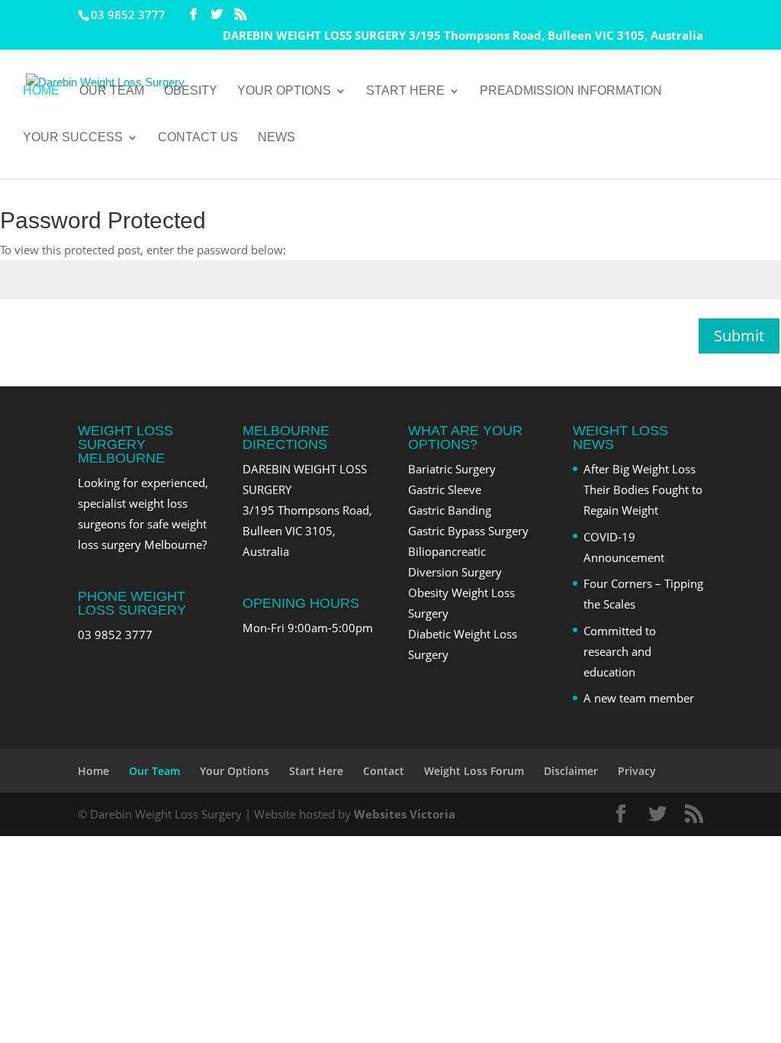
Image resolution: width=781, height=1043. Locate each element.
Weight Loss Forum (474, 771)
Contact (383, 771)
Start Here (405, 91)
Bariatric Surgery (452, 468)
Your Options (284, 91)
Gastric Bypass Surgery (468, 530)
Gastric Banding (449, 510)
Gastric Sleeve (444, 489)
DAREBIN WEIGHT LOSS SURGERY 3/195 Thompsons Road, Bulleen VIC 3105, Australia (463, 36)
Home (41, 91)
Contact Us (198, 138)
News (276, 138)
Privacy (637, 771)
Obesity (190, 91)
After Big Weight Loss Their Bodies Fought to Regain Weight (642, 489)
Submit (739, 335)
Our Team (111, 91)
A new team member (638, 698)
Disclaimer (571, 771)
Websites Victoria (404, 814)
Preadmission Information (571, 91)
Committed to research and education (619, 651)
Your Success (73, 138)
